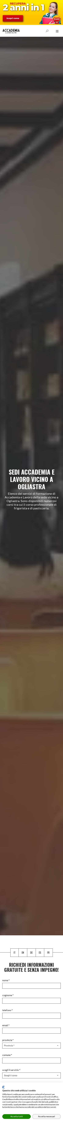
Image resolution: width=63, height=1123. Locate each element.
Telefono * (7, 1010)
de (31, 952)
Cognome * (8, 995)
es (40, 952)
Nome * (6, 980)
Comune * (7, 1054)
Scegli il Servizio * (11, 1069)
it (14, 952)
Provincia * (8, 1040)
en (23, 952)
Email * (5, 1025)
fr (48, 952)
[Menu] (57, 31)
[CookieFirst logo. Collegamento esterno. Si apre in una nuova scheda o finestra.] (3, 1087)
